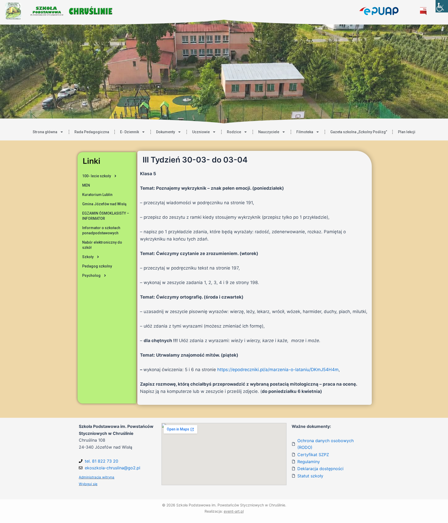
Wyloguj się (88, 484)
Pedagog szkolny (97, 266)
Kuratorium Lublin (97, 195)
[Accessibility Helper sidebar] (442, 6)
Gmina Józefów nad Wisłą (104, 204)
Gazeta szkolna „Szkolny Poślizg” (358, 132)
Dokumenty (165, 132)
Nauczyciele (268, 132)
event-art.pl (234, 511)
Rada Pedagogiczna (91, 132)
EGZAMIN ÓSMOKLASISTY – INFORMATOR (105, 216)
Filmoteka (304, 132)
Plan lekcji (406, 132)
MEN (86, 185)
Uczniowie (201, 132)
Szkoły (88, 257)
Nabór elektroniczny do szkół (102, 245)
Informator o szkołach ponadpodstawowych (101, 230)
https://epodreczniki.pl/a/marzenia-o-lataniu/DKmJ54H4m (278, 369)
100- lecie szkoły (96, 176)
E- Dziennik (129, 132)
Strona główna (45, 132)
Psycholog (91, 275)
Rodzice (234, 132)
